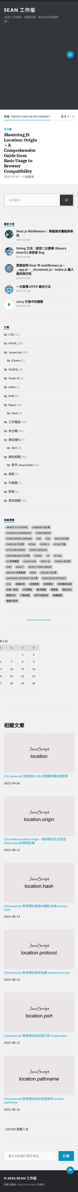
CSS (11, 334)
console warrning (19, 533)
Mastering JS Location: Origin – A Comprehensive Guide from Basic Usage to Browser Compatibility (20, 153)
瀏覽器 (54, 589)
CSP (39, 538)
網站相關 (15, 457)
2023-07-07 (12, 176)
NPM (12, 387)
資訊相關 (15, 500)
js (48, 555)
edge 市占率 (62, 538)
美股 (12, 474)
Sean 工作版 (20, 10)
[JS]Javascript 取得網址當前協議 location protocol (37, 972)
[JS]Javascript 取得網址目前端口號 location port (35, 1035)
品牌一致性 (12, 589)
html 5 (45, 544)
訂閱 (66, 1156)
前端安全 (20, 584)
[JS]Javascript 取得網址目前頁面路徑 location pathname (34, 1100)
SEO (14, 448)
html (32, 544)
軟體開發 (57, 595)
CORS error (43, 533)
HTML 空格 (60, 544)
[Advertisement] (39, 64)
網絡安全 (11, 595)
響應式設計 (12, 601)
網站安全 (67, 589)
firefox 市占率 (15, 544)
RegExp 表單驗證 (16, 572)
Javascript (15, 352)
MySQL (13, 369)
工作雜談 (15, 422)
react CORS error (40, 567)
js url (58, 555)
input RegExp (38, 550)
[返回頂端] (70, 1170)
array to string (17, 527)
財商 (12, 491)
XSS (9, 584)
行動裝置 (25, 595)
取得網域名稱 (65, 584)
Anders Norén (27, 1184)
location (30, 561)
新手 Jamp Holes (22, 465)
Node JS (14, 378)
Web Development (54, 578)
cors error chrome (19, 538)
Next (15, 413)
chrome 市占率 (41, 527)
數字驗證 (41, 589)
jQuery (16, 360)
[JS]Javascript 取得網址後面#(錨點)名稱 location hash (36, 907)
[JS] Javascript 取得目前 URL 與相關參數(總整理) (36, 776)
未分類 (8, 129)
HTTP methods (16, 550)
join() (38, 555)
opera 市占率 (62, 561)
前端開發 (34, 584)
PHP (12, 396)
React (12, 405)
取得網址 (48, 584)
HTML (13, 343)
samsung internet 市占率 (22, 578)
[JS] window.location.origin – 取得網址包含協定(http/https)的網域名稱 (35, 840)
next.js (45, 561)
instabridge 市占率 (18, 555)
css (48, 538)
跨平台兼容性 (41, 595)
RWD (33, 572)
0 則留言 (28, 176)
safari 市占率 (49, 572)
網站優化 (15, 439)
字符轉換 (27, 589)
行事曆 (13, 482)
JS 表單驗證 (13, 561)
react (20, 567)
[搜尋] (66, 200)
